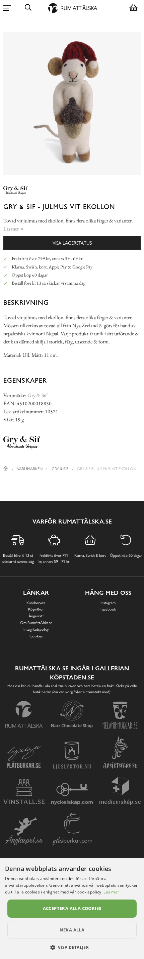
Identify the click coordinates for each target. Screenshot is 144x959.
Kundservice (36, 602)
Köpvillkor (36, 609)
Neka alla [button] (72, 930)
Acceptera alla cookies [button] (72, 908)
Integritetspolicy (36, 629)
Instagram (108, 602)
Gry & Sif (37, 395)
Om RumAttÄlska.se (36, 622)
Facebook (108, 609)
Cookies (36, 636)
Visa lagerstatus (72, 243)
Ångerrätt (36, 616)
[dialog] (72, 908)
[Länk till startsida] (5, 468)
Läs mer (111, 892)
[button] (72, 947)
